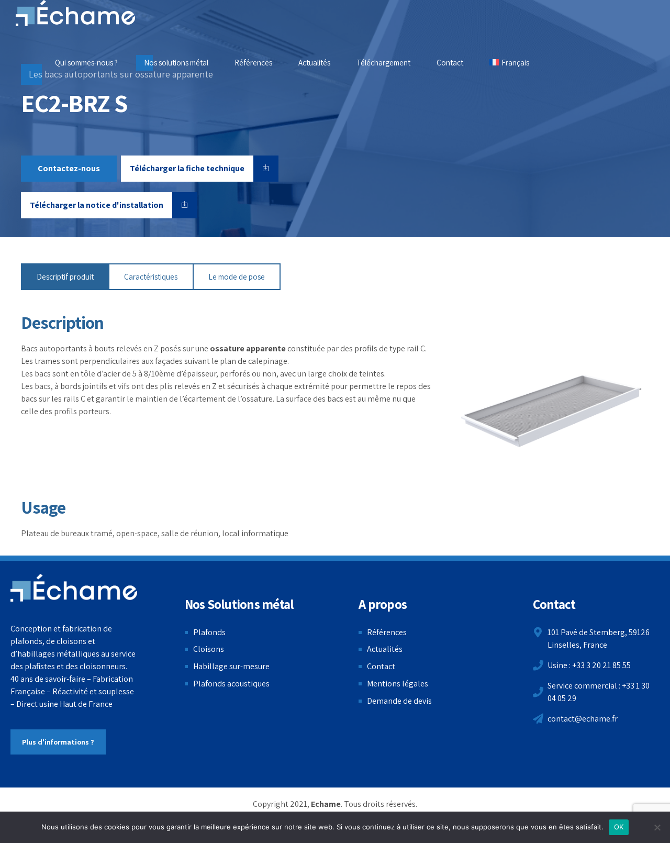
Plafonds (209, 632)
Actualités (314, 63)
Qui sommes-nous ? (86, 63)
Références (253, 63)
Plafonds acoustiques (231, 683)
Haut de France (86, 703)
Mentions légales (397, 683)
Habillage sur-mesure (231, 666)
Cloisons (208, 649)
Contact (450, 63)
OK (619, 827)
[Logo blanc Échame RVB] (74, 588)
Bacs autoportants (54, 348)
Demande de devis (399, 700)
